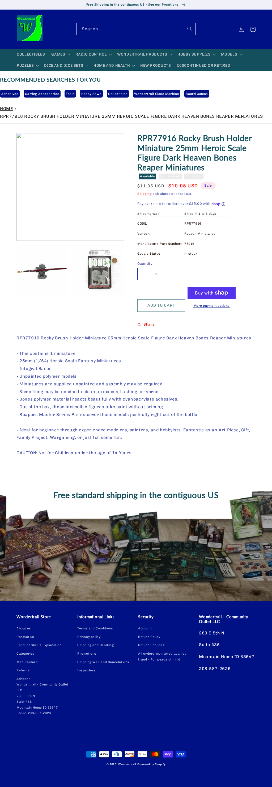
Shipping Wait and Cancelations (103, 662)
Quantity (144, 264)
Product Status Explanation (39, 645)
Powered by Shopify (151, 764)
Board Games (197, 94)
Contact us (25, 637)
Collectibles (118, 94)
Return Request (151, 645)
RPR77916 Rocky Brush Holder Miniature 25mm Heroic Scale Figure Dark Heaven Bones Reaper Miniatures (131, 116)
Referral (23, 670)
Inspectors (86, 670)
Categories (25, 653)
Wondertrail (127, 764)
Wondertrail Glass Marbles (156, 94)
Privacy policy (88, 637)
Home (6, 108)
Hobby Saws (91, 94)
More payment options (211, 306)
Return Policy (149, 637)
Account (145, 628)
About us (23, 628)
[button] (60, 54)
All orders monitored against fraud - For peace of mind (162, 656)
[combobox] (136, 29)
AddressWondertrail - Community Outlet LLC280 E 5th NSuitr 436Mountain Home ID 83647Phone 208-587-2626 (42, 696)
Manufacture (27, 662)
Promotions (86, 653)
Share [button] (149, 324)
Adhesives (9, 94)
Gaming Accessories (42, 94)
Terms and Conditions (95, 628)
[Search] (190, 29)
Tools (70, 94)
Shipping (144, 194)
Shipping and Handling (95, 645)
